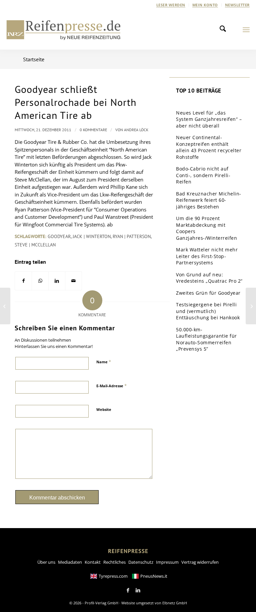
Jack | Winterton (92, 236)
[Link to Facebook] (128, 590)
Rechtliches (114, 562)
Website (103, 409)
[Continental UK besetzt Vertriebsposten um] (5, 306)
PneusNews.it (153, 576)
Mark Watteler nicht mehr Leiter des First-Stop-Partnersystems (207, 256)
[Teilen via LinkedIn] (57, 281)
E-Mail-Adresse (111, 386)
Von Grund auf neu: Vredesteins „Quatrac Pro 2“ (209, 277)
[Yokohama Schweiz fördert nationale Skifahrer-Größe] (251, 306)
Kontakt (93, 562)
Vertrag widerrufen (200, 562)
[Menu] (246, 30)
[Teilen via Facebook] (23, 281)
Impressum (167, 562)
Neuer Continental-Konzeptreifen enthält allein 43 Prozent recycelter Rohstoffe (208, 147)
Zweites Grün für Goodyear (208, 293)
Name (103, 362)
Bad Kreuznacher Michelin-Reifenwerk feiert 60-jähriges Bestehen (208, 200)
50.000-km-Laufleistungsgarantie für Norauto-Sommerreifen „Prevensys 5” (206, 339)
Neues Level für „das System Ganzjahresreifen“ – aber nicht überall (209, 119)
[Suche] (225, 30)
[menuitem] (171, 5)
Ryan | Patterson (132, 236)
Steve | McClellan (35, 245)
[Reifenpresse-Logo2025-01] (63, 30)
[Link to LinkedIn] (138, 590)
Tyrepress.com (113, 576)
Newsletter (237, 4)
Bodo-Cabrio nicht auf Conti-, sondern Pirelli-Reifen (203, 175)
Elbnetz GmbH (174, 602)
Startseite (33, 59)
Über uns (46, 562)
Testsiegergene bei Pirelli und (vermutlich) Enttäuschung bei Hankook (208, 311)
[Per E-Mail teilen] (73, 281)
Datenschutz (140, 562)
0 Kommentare (93, 129)
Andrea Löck (136, 129)
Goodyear (59, 236)
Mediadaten (70, 562)
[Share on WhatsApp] (40, 281)
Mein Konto (205, 4)
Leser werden (170, 4)
